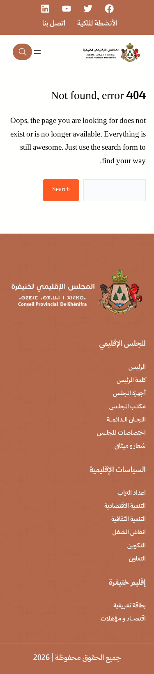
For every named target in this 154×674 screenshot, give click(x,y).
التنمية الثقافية (128, 520)
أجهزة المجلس (129, 394)
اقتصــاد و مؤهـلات (123, 619)
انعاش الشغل (129, 533)
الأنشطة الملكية (97, 24)
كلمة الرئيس (131, 381)
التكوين (136, 546)
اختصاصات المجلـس (121, 433)
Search (61, 190)
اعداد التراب (131, 493)
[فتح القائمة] (37, 52)
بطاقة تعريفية (129, 606)
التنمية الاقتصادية (125, 507)
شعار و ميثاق (130, 447)
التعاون (137, 559)
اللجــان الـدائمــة (126, 420)
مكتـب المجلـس (127, 407)
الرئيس (137, 368)
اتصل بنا (54, 24)
